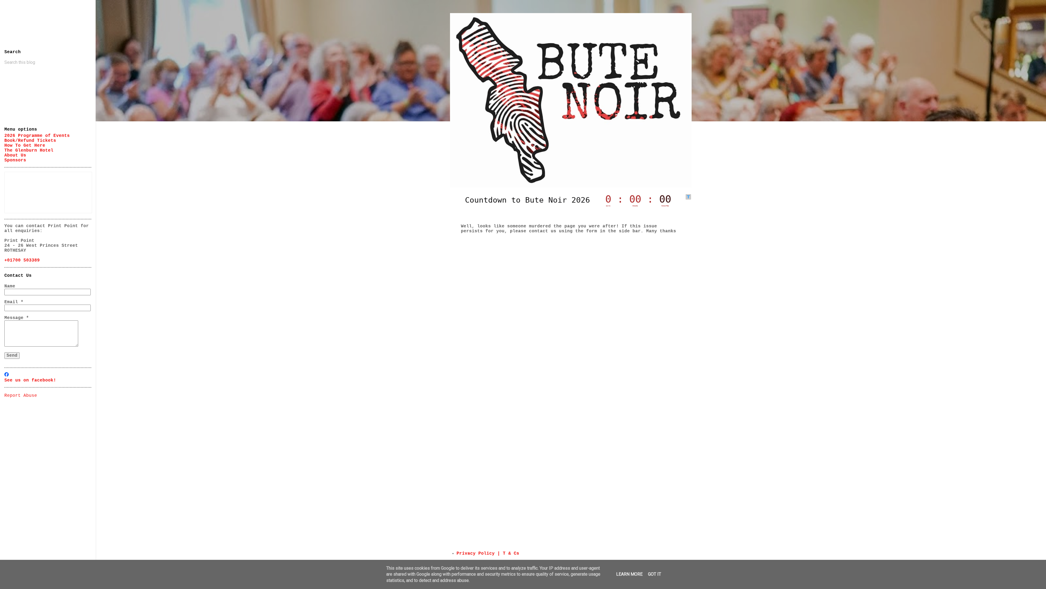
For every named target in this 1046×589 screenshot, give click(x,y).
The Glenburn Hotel (28, 150)
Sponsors (15, 160)
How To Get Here (24, 145)
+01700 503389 (22, 260)
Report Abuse (20, 395)
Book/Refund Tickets (30, 140)
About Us (15, 155)
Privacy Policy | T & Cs (488, 553)
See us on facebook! (30, 380)
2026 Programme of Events (37, 135)
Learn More (629, 574)
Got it (654, 574)
